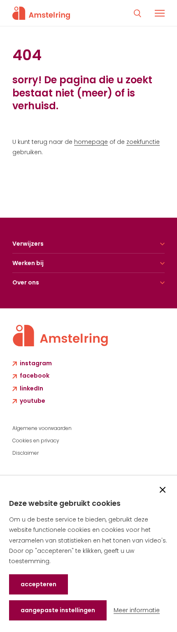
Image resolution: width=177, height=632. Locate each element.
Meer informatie (137, 610)
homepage (91, 142)
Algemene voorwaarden (42, 428)
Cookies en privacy (35, 440)
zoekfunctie (143, 142)
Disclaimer (25, 452)
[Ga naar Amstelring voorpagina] (41, 13)
